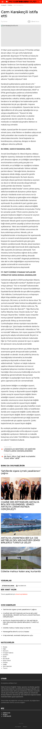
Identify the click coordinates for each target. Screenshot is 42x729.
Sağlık (5, 664)
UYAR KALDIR (7, 716)
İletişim (5, 714)
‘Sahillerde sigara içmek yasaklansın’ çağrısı (21, 472)
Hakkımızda (6, 713)
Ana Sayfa (18, 726)
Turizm (5, 668)
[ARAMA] (40, 1)
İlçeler (5, 656)
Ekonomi (5, 651)
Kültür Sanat (7, 660)
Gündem (5, 654)
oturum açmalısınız (21, 594)
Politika (5, 662)
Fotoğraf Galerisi (8, 653)
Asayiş (5, 647)
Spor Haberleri (7, 666)
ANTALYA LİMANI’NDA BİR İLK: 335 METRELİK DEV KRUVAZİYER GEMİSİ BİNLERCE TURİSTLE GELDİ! (20, 540)
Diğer (4, 649)
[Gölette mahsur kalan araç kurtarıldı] (21, 558)
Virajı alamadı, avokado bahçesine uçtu (18, 635)
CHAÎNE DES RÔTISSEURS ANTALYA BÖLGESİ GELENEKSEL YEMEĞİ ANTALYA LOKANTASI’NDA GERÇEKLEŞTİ (20, 505)
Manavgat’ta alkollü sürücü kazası (16, 631)
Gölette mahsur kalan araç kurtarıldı (21, 571)
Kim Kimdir (6, 658)
